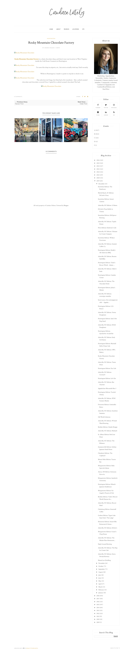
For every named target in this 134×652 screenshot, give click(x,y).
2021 (98, 175)
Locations (75, 29)
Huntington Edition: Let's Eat (107, 378)
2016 (98, 602)
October (100, 566)
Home (51, 29)
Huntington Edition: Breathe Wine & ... (49, 139)
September (101, 569)
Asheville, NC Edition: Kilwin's (107, 528)
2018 (98, 596)
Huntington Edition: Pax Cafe (107, 368)
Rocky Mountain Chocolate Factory (26, 59)
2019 (98, 181)
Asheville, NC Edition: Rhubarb (107, 431)
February (101, 590)
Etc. (83, 29)
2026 (98, 160)
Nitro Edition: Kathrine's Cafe (107, 228)
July (99, 575)
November (101, 563)
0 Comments (18, 96)
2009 (98, 622)
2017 (98, 599)
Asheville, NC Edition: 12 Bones (107, 205)
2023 (98, 169)
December (101, 184)
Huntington (51, 38)
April (100, 584)
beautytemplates (32, 648)
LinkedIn (106, 115)
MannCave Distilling (104, 560)
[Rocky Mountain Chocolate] (24, 53)
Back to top (115, 648)
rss (114, 115)
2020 (98, 178)
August (100, 572)
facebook (98, 107)
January (100, 593)
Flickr (97, 115)
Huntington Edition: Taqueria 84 (24, 139)
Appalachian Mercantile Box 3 (107, 388)
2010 (98, 619)
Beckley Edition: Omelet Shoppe (107, 427)
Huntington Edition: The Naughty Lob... (75, 139)
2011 (98, 616)
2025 (98, 163)
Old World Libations (104, 417)
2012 (98, 613)
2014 (98, 608)
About (58, 29)
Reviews (66, 29)
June (99, 578)
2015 (98, 605)
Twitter (106, 107)
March (100, 587)
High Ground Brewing (105, 544)
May (99, 581)
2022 (98, 172)
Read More (106, 89)
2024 (98, 166)
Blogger (66, 205)
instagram (113, 107)
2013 (98, 610)
